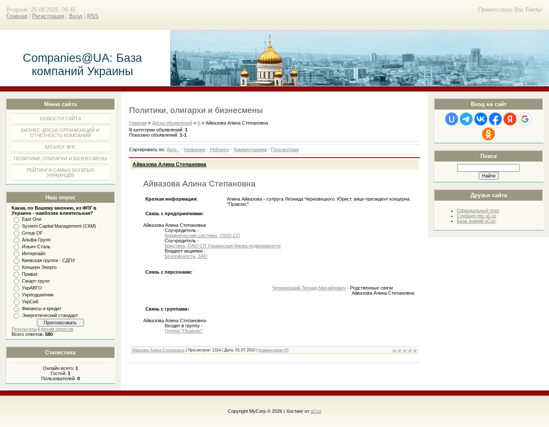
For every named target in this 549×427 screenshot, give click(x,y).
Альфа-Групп (36, 239)
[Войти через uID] (451, 119)
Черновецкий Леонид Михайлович (309, 287)
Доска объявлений (172, 122)
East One (32, 219)
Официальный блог (478, 210)
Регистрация (48, 16)
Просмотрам (285, 149)
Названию (194, 149)
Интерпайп (33, 253)
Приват (30, 274)
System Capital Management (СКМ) (59, 226)
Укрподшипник (38, 294)
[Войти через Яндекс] (510, 119)
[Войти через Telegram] (466, 119)
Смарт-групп (36, 281)
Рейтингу (219, 149)
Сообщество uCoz (477, 215)
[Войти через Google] (525, 119)
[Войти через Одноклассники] (488, 134)
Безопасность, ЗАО (186, 256)
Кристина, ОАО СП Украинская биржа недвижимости (223, 245)
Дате (171, 149)
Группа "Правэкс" (184, 330)
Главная (16, 16)
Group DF (32, 232)
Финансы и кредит (41, 308)
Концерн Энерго (39, 267)
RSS (93, 16)
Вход (75, 16)
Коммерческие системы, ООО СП (202, 235)
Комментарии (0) (274, 350)
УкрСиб (30, 301)
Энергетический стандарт (50, 315)
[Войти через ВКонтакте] (480, 119)
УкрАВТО (32, 287)
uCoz (316, 411)
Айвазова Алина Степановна (169, 165)
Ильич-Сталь (36, 246)
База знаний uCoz (476, 220)
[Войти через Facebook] (495, 119)
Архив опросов (57, 329)
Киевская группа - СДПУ (48, 260)
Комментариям (250, 149)
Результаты (24, 329)
